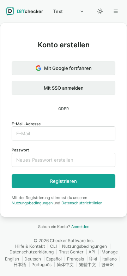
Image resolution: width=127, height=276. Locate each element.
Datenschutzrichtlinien (81, 202)
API (92, 251)
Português (41, 264)
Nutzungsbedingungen (32, 202)
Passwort (20, 150)
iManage (109, 251)
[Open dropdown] (115, 11)
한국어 (107, 264)
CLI (53, 246)
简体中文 (65, 264)
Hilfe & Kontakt (30, 246)
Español (54, 259)
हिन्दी (93, 259)
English (12, 259)
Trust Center (71, 251)
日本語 (19, 264)
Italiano (109, 259)
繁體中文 (87, 264)
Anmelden (80, 226)
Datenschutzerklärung (32, 251)
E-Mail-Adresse (26, 123)
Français (75, 259)
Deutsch (32, 259)
